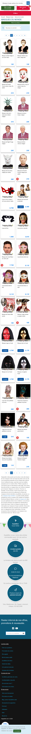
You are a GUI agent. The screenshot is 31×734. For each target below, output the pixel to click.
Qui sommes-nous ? (7, 683)
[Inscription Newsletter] (23, 633)
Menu (16, 13)
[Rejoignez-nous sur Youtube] (16, 628)
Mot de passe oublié (7, 657)
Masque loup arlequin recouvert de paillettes (7, 459)
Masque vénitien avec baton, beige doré (22, 56)
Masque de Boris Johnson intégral (21, 142)
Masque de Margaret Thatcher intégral (22, 459)
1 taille (4, 437)
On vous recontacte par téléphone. (15, 576)
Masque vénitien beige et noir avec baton (8, 56)
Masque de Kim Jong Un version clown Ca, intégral (23, 86)
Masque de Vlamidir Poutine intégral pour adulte (22, 172)
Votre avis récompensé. (8, 693)
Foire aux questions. (7, 647)
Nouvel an (4, 716)
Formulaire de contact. (7, 651)
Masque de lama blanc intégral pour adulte (7, 171)
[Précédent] (9, 35)
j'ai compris (17, 731)
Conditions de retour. (7, 660)
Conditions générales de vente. (10, 677)
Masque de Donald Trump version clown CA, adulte (8, 86)
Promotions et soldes (7, 696)
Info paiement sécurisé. (8, 667)
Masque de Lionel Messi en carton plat (7, 257)
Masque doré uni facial (22, 343)
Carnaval (4, 706)
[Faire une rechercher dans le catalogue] (28, 3)
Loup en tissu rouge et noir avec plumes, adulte (7, 200)
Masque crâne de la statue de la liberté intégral (6, 114)
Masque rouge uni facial (7, 343)
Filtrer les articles (15, 23)
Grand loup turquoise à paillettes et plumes (22, 401)
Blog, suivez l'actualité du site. (9, 699)
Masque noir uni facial (7, 372)
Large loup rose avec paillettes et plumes (7, 430)
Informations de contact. (8, 686)
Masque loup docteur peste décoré (22, 430)
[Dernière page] (24, 35)
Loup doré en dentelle (22, 228)
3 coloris (5, 350)
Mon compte (7, 7)
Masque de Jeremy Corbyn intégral (21, 114)
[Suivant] (22, 35)
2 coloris (21, 207)
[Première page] (6, 35)
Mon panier (25, 7)
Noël (3, 712)
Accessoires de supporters (8, 703)
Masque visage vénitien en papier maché (22, 315)
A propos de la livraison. (8, 670)
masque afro (23, 499)
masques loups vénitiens (9, 495)
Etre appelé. (5, 654)
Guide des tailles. (6, 664)
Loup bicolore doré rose (22, 257)
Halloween (4, 709)
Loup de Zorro (5, 228)
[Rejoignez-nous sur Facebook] (13, 628)
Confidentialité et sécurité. (8, 680)
